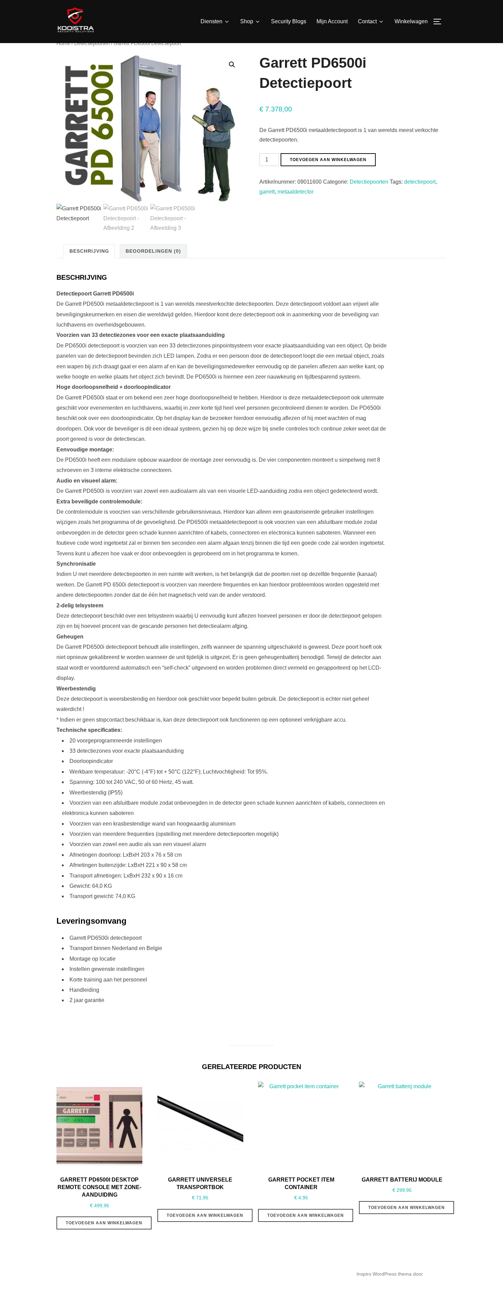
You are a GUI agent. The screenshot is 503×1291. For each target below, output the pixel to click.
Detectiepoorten (91, 43)
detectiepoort (420, 182)
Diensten (211, 21)
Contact (367, 21)
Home (63, 43)
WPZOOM (435, 1274)
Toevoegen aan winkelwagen (328, 159)
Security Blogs (288, 21)
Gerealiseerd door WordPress (88, 1274)
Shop (246, 21)
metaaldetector (295, 192)
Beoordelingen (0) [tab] (153, 251)
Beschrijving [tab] (89, 251)
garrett (267, 192)
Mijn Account (332, 21)
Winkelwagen (411, 21)
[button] (232, 64)
